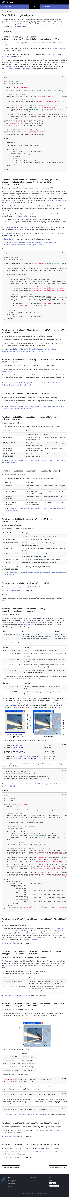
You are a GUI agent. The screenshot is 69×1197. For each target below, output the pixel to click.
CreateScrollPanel (11, 943)
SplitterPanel (24, 216)
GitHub (51, 1181)
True (3, 379)
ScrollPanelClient (10, 705)
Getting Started (13, 1181)
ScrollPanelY (33, 622)
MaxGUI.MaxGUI (15, 26)
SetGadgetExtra (11, 69)
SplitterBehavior (61, 200)
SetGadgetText (7, 66)
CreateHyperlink (28, 62)
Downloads (8, 6)
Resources (48, 6)
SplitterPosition (36, 242)
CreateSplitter (59, 343)
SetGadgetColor (7, 56)
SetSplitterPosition (24, 242)
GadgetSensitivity (25, 227)
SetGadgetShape (59, 929)
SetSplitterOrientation (20, 245)
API (34, 6)
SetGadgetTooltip (8, 233)
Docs (22, 6)
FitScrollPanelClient (27, 784)
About (62, 6)
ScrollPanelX (21, 622)
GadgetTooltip (22, 233)
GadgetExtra (29, 69)
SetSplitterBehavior (11, 202)
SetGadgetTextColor (53, 54)
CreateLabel (58, 48)
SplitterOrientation (38, 245)
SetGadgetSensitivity (9, 227)
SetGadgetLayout (32, 939)
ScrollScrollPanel (28, 625)
